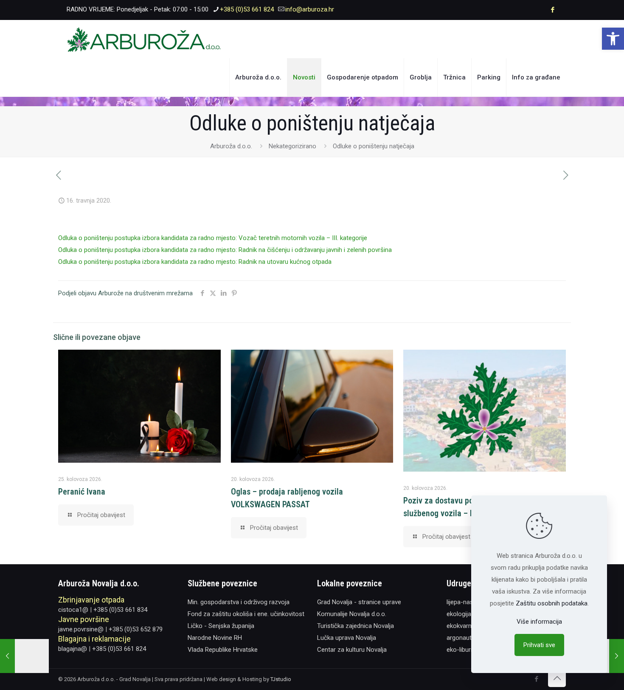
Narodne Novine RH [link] (215, 638)
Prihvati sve (539, 645)
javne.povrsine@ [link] (81, 629)
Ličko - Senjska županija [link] (221, 626)
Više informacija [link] (539, 621)
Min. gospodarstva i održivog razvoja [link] (239, 602)
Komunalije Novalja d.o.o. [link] (351, 614)
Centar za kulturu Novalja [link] (352, 649)
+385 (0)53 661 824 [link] (247, 9)
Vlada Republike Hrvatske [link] (223, 649)
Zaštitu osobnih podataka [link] (551, 603)
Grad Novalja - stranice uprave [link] (359, 602)
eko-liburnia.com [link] (470, 649)
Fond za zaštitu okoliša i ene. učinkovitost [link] (246, 614)
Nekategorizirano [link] (292, 146)
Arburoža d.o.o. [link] (231, 146)
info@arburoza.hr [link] (309, 9)
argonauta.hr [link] (464, 638)
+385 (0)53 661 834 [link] (120, 610)
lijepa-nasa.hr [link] (465, 602)
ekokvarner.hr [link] (465, 626)
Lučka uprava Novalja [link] (346, 638)
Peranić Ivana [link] (81, 491)
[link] (613, 39)
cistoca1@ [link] (73, 610)
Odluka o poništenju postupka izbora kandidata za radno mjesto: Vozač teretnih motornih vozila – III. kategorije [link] (212, 238)
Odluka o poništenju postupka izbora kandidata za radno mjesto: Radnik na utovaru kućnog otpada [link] (195, 262)
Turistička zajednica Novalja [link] (355, 626)
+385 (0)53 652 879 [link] (136, 629)
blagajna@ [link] (72, 649)
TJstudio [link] (280, 679)
